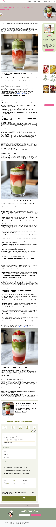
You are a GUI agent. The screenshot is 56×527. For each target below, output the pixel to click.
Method (20, 428)
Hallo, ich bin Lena (18, 522)
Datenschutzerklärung (13, 523)
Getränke (4, 5)
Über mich (39, 1)
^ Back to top (7, 522)
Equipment (12, 428)
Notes (35, 428)
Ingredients (4, 428)
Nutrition (27, 428)
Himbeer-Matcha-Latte (21, 93)
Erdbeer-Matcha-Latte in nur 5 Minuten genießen (12, 5)
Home (1, 5)
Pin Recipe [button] (24, 411)
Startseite (29, 1)
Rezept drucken (18, 411)
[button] (34, 434)
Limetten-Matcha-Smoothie (23, 326)
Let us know (16, 499)
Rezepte (34, 1)
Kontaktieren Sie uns (46, 1)
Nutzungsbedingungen (21, 523)
